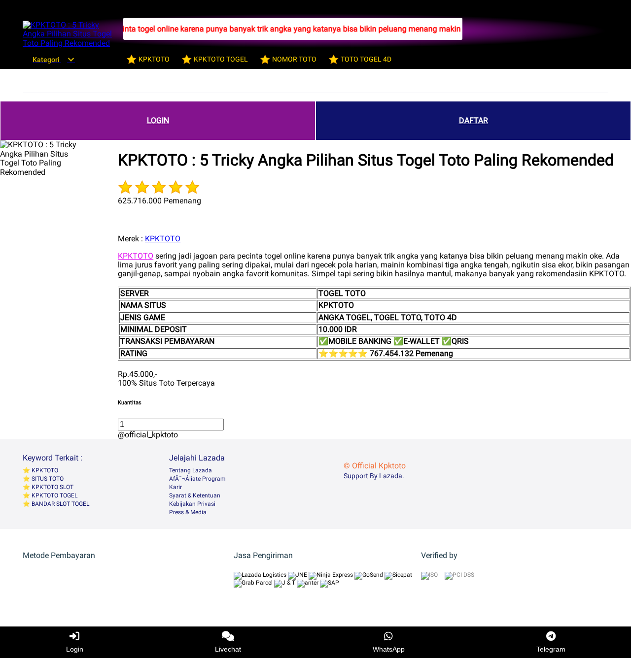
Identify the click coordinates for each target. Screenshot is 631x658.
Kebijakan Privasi (192, 503)
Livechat (228, 649)
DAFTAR (473, 120)
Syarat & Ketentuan (194, 495)
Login (74, 649)
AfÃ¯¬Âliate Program (197, 478)
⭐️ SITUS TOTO (43, 478)
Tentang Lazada (190, 470)
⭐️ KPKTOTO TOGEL (50, 495)
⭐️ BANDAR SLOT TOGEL (56, 503)
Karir (175, 487)
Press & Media (188, 512)
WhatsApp (389, 649)
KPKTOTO (162, 238)
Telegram (550, 649)
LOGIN (158, 120)
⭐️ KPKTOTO (40, 470)
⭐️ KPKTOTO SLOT (48, 487)
